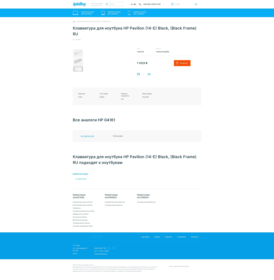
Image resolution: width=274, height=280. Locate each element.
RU (135, 4)
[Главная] (74, 22)
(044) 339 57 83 (100, 248)
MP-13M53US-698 (87, 136)
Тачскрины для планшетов (113, 205)
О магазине (181, 237)
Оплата (138, 74)
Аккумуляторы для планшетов (115, 202)
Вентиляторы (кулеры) (80, 220)
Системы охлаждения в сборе (83, 226)
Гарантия (168, 237)
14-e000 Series (80, 179)
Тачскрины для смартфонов (146, 202)
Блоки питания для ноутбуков (82, 205)
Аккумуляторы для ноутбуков (82, 202)
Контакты (194, 237)
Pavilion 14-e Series (80, 174)
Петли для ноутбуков (80, 217)
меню (196, 4)
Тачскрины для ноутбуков (81, 223)
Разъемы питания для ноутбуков (83, 211)
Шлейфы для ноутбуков (80, 214)
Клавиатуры (77, 208)
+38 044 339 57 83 (152, 4)
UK (132, 4)
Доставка (149, 74)
